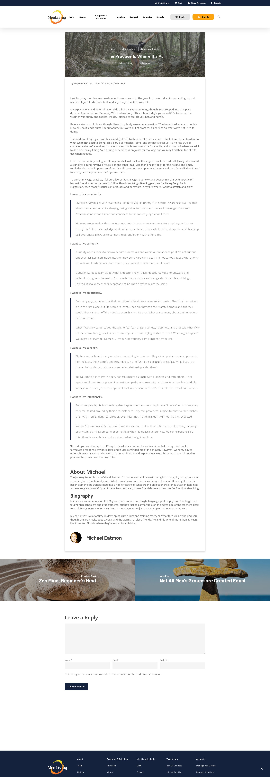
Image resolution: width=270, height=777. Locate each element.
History (80, 772)
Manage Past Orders (206, 765)
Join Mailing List (173, 772)
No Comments (145, 63)
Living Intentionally (149, 49)
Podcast (140, 772)
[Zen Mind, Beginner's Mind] (67, 580)
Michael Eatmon (125, 63)
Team (79, 765)
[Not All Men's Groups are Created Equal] (202, 580)
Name (68, 660)
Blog (113, 49)
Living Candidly (127, 49)
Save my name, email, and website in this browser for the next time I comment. (114, 674)
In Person (111, 765)
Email (115, 660)
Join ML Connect (174, 765)
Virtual (110, 772)
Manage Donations (205, 772)
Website (164, 660)
